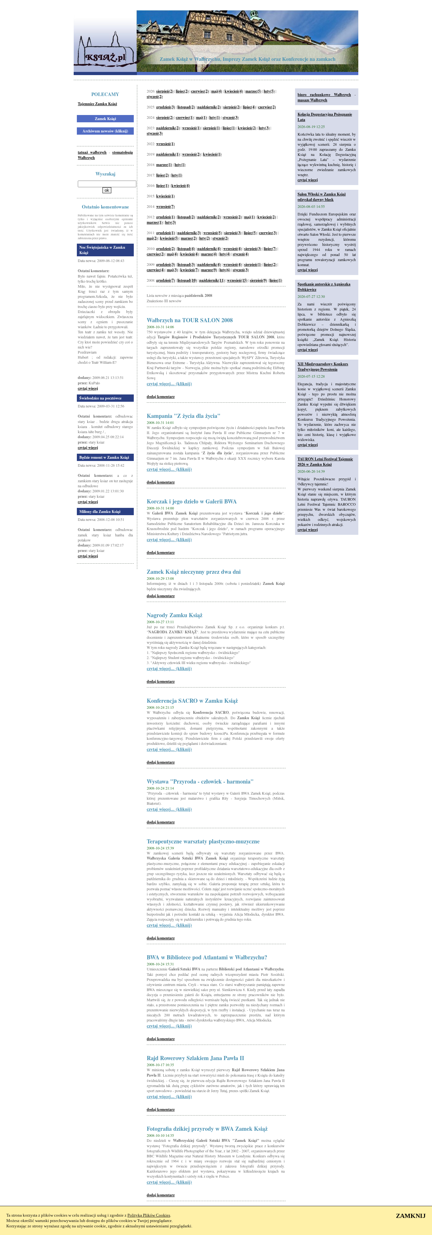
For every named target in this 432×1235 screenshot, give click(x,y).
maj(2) (152, 238)
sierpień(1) (211, 128)
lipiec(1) (229, 128)
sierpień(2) (164, 91)
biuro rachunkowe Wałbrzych (324, 94)
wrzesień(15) (237, 280)
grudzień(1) (165, 217)
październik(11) (212, 280)
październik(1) (168, 154)
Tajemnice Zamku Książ (97, 103)
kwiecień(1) (212, 154)
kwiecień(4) (234, 91)
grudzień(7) (165, 280)
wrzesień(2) (191, 154)
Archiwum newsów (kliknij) (105, 131)
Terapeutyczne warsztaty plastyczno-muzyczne (203, 841)
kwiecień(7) (189, 269)
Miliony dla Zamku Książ (99, 511)
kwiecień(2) (247, 128)
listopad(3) (186, 264)
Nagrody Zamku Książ (174, 615)
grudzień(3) (165, 107)
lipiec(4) (249, 107)
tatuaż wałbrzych (92, 152)
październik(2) (209, 107)
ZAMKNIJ (411, 1215)
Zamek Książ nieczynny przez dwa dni (194, 571)
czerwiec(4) (155, 269)
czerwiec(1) (185, 117)
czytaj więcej (88, 388)
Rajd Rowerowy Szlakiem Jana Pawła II (195, 1058)
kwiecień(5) (169, 238)
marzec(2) (189, 238)
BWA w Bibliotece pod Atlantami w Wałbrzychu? (207, 957)
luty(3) (264, 128)
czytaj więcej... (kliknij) (169, 383)
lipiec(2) (182, 91)
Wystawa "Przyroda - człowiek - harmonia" (200, 781)
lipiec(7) (270, 248)
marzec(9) (209, 269)
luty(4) (224, 254)
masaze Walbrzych (312, 100)
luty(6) (224, 269)
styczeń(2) (155, 96)
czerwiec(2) (200, 91)
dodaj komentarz (161, 396)
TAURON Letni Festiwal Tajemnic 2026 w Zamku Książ (325, 461)
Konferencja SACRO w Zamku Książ (192, 700)
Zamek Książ (105, 118)
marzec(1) (164, 164)
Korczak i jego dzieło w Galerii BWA (192, 501)
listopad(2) (186, 107)
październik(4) (209, 248)
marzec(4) (209, 254)
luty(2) (204, 238)
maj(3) (172, 269)
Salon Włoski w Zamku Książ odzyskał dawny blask (322, 196)
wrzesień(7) (165, 206)
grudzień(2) (165, 248)
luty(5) (269, 91)
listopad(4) (186, 248)
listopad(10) (187, 280)
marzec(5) (253, 91)
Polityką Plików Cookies (148, 1215)
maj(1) (201, 117)
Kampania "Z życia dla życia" (183, 416)
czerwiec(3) (268, 232)
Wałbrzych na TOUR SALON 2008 (190, 320)
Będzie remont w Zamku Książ (104, 457)
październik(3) (189, 232)
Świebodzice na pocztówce (100, 398)
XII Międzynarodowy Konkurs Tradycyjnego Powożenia (323, 366)
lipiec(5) (250, 232)
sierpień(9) (258, 280)
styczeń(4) (241, 254)
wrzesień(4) (232, 248)
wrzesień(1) (191, 128)
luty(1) (214, 117)
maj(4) (216, 91)
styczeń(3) (230, 117)
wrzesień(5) (212, 232)
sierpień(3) (232, 232)
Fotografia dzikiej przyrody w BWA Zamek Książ (207, 1128)
